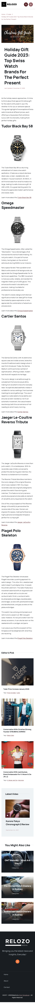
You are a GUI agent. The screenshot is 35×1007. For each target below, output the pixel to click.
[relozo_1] (17, 940)
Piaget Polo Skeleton (25, 638)
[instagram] (17, 961)
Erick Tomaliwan (24, 995)
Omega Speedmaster (25, 311)
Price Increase (11, 693)
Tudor (18, 693)
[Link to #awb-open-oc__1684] (31, 4)
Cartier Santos (23, 412)
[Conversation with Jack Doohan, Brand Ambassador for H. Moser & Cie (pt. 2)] (17, 742)
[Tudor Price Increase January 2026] (17, 660)
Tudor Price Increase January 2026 (16, 689)
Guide (21, 868)
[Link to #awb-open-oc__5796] (26, 4)
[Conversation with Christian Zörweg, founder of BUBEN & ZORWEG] (17, 700)
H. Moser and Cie (12, 780)
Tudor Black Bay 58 (24, 197)
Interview (21, 780)
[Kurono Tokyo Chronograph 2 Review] (17, 801)
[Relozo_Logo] (9, 3)
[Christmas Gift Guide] (17, 26)
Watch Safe (10, 735)
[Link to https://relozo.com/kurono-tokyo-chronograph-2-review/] (7, 815)
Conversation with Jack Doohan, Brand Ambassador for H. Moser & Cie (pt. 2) (17, 774)
